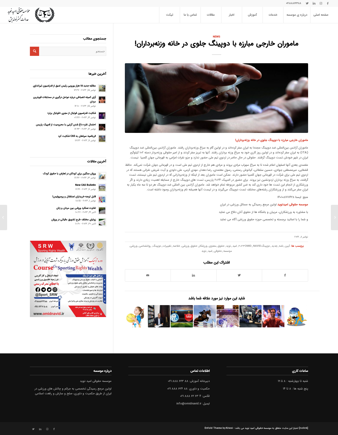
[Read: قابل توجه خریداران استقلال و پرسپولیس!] (102, 199)
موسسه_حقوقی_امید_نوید (216, 251)
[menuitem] (320, 15)
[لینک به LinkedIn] (314, 3)
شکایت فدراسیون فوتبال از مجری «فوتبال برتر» (71, 113)
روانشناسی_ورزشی (140, 246)
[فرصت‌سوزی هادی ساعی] (273, 316)
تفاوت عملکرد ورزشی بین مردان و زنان (76, 208)
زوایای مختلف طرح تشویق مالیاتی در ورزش (73, 220)
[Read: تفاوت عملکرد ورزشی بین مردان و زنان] (102, 210)
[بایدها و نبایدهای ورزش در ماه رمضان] (296, 316)
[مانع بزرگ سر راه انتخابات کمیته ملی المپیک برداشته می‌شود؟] (228, 316)
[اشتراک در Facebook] (285, 275)
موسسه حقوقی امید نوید (258, 428)
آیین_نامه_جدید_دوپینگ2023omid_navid (264, 246)
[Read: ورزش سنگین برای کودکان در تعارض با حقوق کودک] (102, 176)
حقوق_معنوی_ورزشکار (211, 246)
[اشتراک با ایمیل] (148, 275)
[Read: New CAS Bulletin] (102, 187)
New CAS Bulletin (85, 185)
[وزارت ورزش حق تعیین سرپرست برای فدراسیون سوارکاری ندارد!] (205, 316)
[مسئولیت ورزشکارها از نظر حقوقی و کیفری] (250, 316)
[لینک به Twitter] (307, 3)
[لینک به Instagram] (321, 3)
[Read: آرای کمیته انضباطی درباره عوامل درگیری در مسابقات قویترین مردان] (102, 100)
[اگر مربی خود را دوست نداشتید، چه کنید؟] (136, 316)
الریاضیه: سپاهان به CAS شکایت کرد (77, 136)
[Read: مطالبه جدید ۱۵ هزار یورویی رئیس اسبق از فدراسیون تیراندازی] (102, 88)
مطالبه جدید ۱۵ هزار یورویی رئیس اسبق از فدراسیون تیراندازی (64, 86)
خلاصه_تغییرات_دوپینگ (166, 246)
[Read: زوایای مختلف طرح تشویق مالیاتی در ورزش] (102, 222)
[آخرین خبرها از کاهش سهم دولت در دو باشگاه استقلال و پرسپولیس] (182, 316)
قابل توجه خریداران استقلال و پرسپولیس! (74, 197)
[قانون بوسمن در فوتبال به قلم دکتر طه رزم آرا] (159, 316)
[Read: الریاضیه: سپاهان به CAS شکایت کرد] (102, 139)
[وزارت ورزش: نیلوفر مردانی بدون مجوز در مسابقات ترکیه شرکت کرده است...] (334, 217)
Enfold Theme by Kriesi (219, 428)
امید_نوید (231, 246)
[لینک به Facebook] (327, 3)
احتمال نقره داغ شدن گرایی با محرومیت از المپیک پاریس (66, 125)
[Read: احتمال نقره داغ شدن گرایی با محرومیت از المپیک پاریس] (102, 127)
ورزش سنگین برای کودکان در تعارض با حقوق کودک (69, 174)
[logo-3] (31, 15)
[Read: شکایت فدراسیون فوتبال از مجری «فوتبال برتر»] (102, 116)
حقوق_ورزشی (189, 246)
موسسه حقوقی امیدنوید (293, 204)
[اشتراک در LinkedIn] (193, 275)
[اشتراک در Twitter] (239, 275)
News (216, 37)
